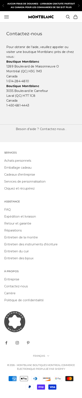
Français (39, 355)
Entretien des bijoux (18, 258)
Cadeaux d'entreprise (19, 174)
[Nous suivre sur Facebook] (6, 343)
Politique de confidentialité (24, 300)
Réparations (13, 230)
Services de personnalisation (25, 181)
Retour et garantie (17, 223)
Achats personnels (17, 161)
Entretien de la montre (21, 237)
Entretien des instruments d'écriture (31, 244)
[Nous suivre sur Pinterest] (28, 343)
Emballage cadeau (18, 167)
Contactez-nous (52, 129)
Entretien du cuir (16, 251)
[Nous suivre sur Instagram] (17, 343)
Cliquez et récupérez (19, 188)
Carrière (10, 293)
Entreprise (11, 279)
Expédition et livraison (20, 216)
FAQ (7, 209)
